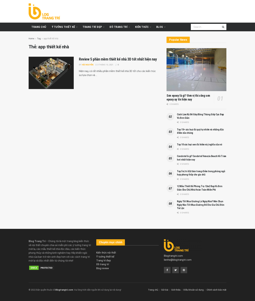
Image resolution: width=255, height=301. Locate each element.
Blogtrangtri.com (173, 255)
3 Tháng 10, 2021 (105, 65)
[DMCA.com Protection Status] (42, 267)
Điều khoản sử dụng (194, 289)
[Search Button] (223, 27)
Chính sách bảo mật (216, 289)
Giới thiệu (176, 289)
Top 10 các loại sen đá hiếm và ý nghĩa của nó (199, 144)
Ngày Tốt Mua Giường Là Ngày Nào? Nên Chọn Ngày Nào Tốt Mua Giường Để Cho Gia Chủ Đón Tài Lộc (200, 205)
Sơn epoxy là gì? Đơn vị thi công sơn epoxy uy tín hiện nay (188, 97)
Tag (39, 38)
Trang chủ (38, 27)
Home (31, 38)
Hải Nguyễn (87, 65)
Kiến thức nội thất (106, 252)
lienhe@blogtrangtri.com (178, 259)
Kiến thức (142, 27)
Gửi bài (164, 289)
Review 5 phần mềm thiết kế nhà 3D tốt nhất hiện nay (118, 59)
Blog (159, 27)
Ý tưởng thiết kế (63, 27)
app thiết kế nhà (51, 38)
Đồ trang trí (118, 27)
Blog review (102, 268)
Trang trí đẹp (92, 27)
